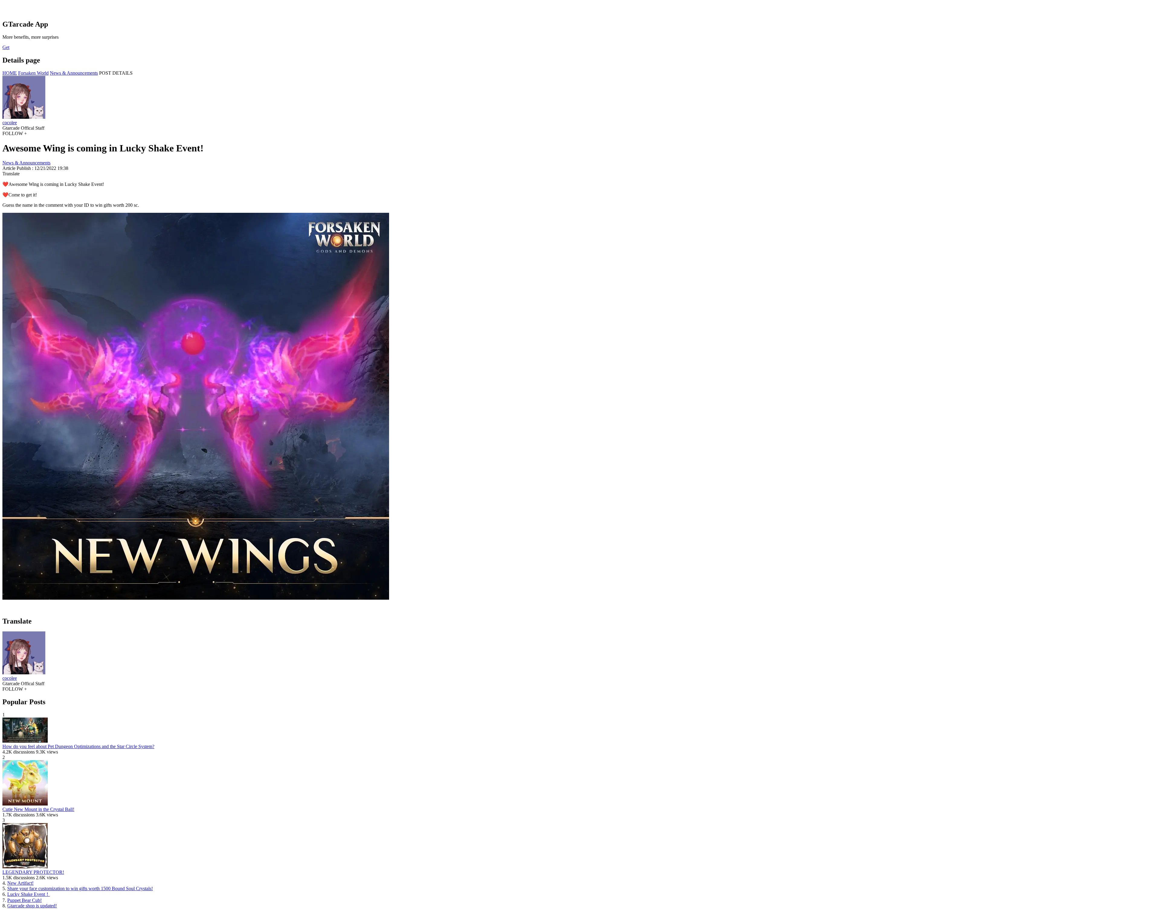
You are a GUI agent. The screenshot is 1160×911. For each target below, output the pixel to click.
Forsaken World (33, 73)
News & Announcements (74, 73)
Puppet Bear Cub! (24, 900)
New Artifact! (20, 883)
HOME (9, 73)
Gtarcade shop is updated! (32, 905)
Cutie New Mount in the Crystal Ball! (38, 809)
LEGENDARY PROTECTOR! (33, 872)
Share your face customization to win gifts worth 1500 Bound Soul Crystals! (80, 888)
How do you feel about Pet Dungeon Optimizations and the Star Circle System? (78, 746)
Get (5, 47)
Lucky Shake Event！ (28, 894)
